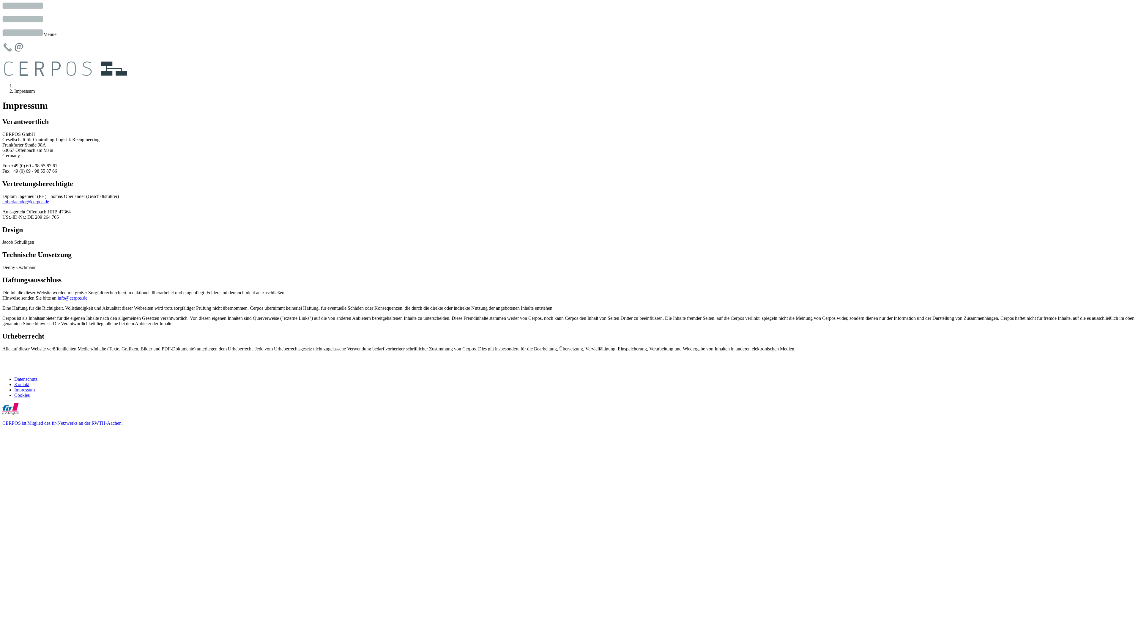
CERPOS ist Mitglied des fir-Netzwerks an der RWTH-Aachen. (62, 423)
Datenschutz (25, 379)
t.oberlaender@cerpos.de (25, 201)
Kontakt (21, 384)
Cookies (22, 395)
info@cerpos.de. (73, 297)
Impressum (24, 389)
